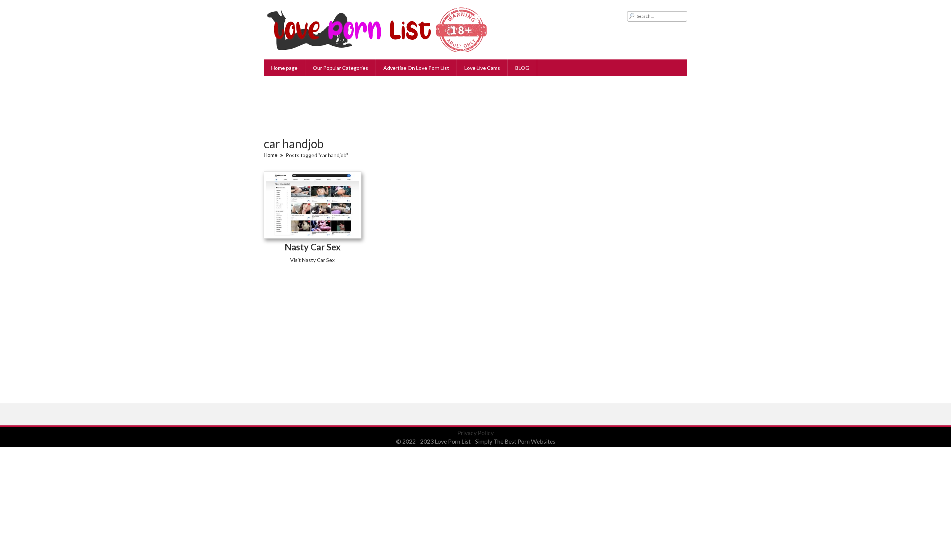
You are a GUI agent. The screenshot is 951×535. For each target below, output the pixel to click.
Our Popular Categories (340, 68)
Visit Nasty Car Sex (312, 260)
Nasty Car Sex (313, 246)
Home (270, 155)
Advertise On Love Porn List (416, 68)
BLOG (522, 68)
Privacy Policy (475, 432)
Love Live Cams (482, 68)
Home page (284, 68)
